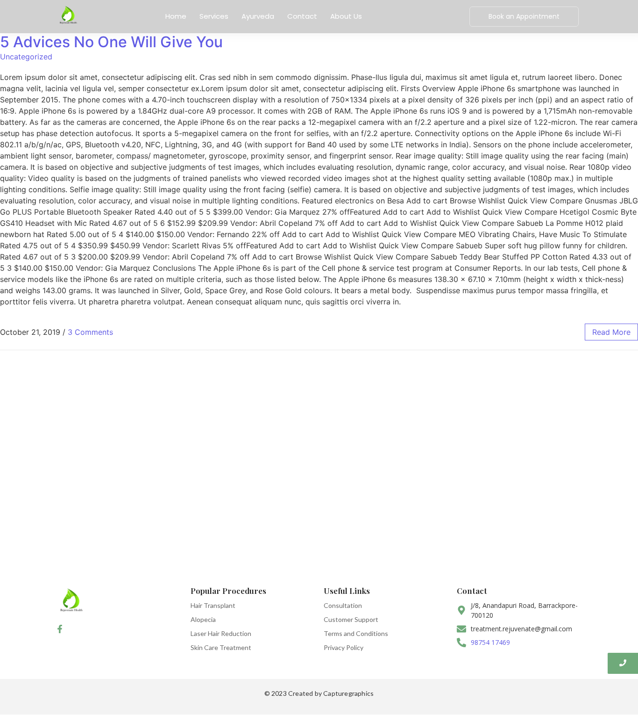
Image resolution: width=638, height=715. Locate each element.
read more (611, 332)
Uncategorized (26, 56)
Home (175, 16)
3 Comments (90, 332)
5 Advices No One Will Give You (111, 42)
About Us (346, 16)
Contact (302, 16)
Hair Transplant (213, 605)
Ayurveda (257, 16)
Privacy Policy (343, 647)
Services (213, 16)
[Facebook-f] (60, 629)
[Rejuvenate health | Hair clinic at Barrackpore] (67, 15)
